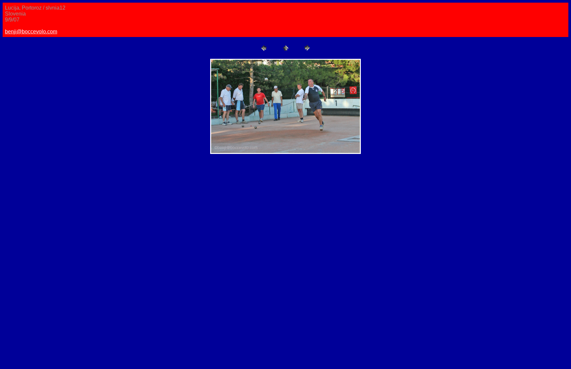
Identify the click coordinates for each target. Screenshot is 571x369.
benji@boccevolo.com (31, 31)
